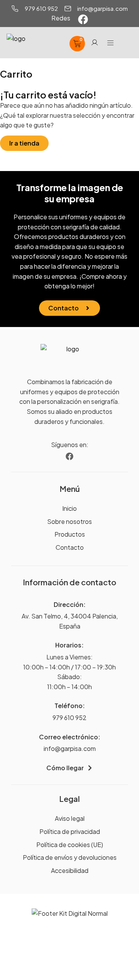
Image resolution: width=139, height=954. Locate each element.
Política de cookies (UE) (69, 844)
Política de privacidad (69, 831)
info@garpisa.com (70, 748)
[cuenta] (94, 42)
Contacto (70, 547)
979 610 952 (69, 717)
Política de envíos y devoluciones (70, 857)
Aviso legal (70, 818)
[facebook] (83, 19)
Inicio (69, 508)
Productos (69, 534)
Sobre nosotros (69, 521)
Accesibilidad (69, 870)
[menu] (110, 43)
